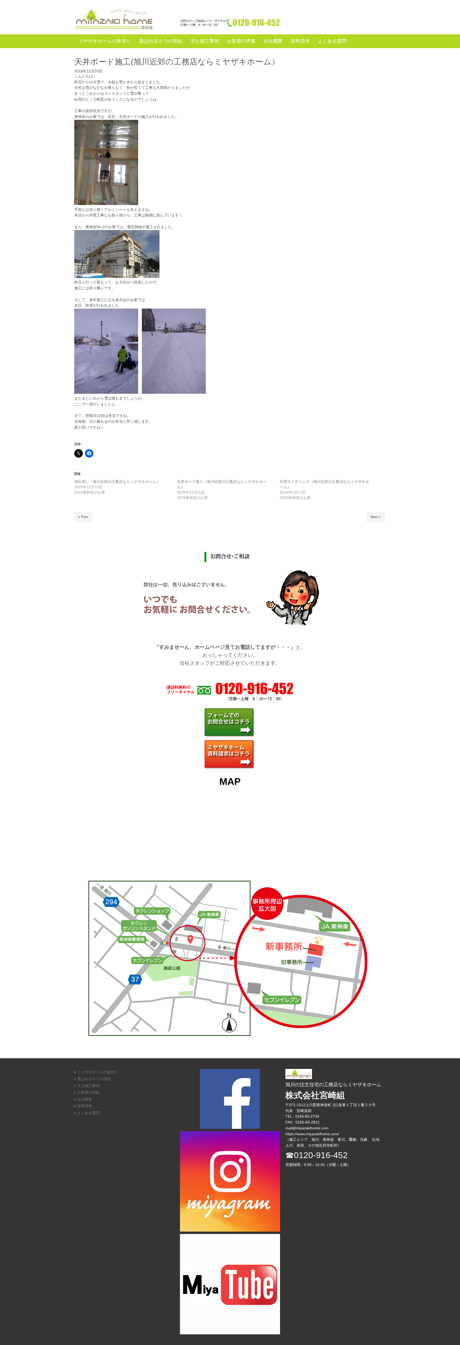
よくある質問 (88, 1113)
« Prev (83, 517)
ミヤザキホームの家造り (97, 1072)
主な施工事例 (88, 1086)
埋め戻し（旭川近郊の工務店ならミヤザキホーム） (117, 481)
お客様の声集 (88, 1092)
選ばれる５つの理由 (94, 1079)
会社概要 (84, 1099)
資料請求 (84, 1106)
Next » (376, 517)
